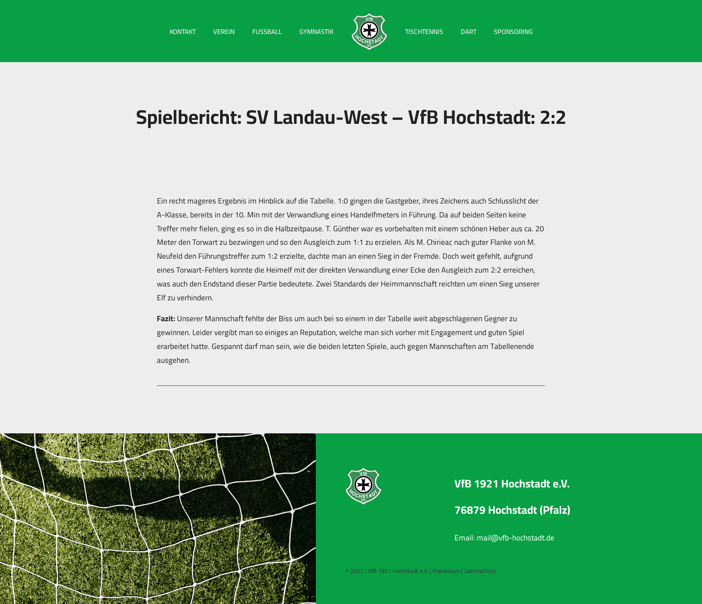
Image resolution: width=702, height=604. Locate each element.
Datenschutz (480, 570)
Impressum (446, 570)
